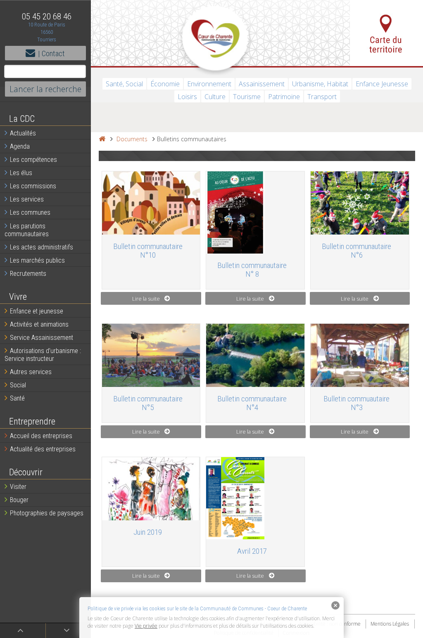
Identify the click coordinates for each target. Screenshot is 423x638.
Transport (322, 96)
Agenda (20, 146)
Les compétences (33, 160)
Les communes (30, 212)
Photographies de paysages (46, 513)
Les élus (21, 173)
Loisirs (187, 96)
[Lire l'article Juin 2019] (151, 488)
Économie (165, 83)
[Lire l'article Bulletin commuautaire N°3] (360, 355)
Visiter (18, 487)
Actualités (23, 133)
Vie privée (146, 625)
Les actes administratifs (41, 247)
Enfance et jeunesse (36, 311)
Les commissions (33, 186)
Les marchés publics (37, 260)
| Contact (51, 53)
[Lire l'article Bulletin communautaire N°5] (151, 355)
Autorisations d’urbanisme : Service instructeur (43, 355)
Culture (215, 96)
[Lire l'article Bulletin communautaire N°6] (360, 203)
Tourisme (247, 96)
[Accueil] (102, 139)
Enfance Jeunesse (382, 83)
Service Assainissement (41, 338)
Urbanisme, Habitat (320, 83)
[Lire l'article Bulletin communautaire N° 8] (255, 212)
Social (18, 385)
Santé (17, 398)
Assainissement (262, 83)
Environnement (209, 83)
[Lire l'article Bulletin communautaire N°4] (255, 355)
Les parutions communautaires (27, 230)
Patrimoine (284, 96)
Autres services (31, 372)
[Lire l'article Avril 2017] (255, 498)
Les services (27, 199)
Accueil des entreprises (41, 436)
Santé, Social (124, 83)
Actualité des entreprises (43, 449)
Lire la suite (146, 298)
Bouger (19, 500)
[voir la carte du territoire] (386, 33)
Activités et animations (39, 324)
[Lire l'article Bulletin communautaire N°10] (151, 203)
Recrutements (28, 273)
